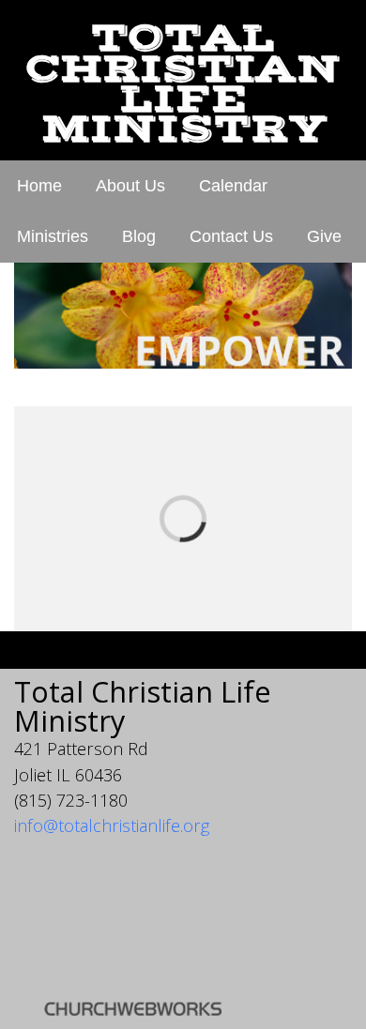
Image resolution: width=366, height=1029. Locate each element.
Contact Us (231, 236)
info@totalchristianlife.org (111, 825)
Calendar (233, 185)
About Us (130, 185)
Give (324, 236)
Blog (139, 236)
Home (39, 185)
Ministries (52, 236)
